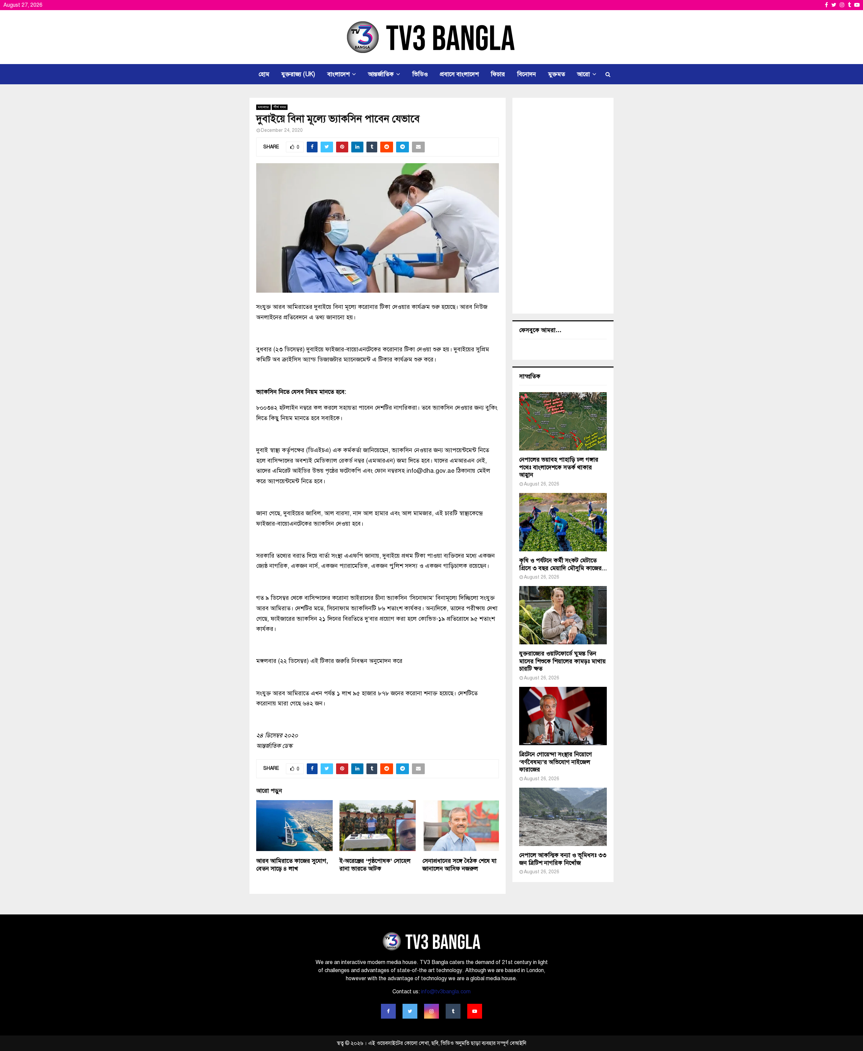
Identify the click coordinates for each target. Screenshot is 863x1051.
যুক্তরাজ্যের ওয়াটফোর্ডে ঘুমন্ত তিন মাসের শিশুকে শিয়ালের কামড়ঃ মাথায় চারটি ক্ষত (562, 661)
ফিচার (498, 74)
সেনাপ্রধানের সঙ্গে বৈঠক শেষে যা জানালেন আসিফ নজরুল (459, 864)
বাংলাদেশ (338, 74)
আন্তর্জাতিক (381, 74)
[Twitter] (410, 1011)
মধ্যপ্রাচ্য (263, 107)
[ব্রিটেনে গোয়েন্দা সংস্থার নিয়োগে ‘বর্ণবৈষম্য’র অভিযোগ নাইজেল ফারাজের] (563, 716)
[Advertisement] (563, 206)
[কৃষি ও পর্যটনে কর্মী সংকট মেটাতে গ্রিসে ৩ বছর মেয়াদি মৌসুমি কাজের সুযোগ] (563, 522)
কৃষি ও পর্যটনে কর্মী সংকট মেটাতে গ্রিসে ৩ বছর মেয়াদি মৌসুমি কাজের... (563, 564)
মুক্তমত (556, 74)
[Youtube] (474, 1011)
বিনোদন (526, 74)
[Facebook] (388, 1011)
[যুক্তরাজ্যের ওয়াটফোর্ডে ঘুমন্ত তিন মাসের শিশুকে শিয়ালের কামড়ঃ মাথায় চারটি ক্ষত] (563, 615)
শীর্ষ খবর (279, 107)
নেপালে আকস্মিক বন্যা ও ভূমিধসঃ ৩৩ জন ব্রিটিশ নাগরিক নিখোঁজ (562, 859)
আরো (583, 74)
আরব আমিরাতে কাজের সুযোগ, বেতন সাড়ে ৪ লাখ (292, 864)
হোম (264, 74)
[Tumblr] (453, 1011)
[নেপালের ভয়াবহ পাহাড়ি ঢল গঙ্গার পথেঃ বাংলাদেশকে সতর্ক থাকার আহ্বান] (563, 421)
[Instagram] (431, 1011)
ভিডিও (420, 74)
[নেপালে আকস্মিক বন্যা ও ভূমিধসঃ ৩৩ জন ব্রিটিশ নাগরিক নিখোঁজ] (563, 817)
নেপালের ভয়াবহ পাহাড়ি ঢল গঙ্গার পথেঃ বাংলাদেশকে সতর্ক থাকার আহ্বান (558, 467)
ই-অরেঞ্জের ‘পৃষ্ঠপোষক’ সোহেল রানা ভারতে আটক (375, 864)
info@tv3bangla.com (446, 991)
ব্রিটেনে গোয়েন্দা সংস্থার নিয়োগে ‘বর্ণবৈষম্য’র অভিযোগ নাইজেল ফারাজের (555, 762)
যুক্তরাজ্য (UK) (298, 74)
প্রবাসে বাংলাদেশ (459, 74)
